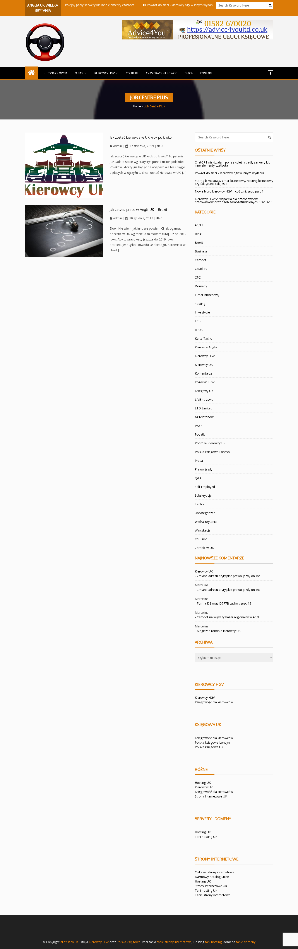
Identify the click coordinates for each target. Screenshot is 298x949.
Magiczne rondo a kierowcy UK (219, 631)
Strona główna (55, 73)
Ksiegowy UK (204, 391)
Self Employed (205, 487)
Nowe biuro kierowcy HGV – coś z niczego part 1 (229, 191)
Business (201, 251)
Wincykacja (203, 530)
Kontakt (206, 73)
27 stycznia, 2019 (141, 146)
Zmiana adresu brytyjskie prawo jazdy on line (228, 576)
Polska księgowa (128, 942)
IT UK (199, 330)
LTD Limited (203, 408)
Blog (198, 234)
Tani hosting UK (206, 837)
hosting (200, 304)
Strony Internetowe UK (211, 796)
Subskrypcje (203, 495)
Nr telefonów (204, 417)
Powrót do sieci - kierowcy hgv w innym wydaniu (168, 5)
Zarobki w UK (204, 548)
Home (137, 106)
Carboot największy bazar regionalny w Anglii (228, 617)
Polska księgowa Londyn (212, 742)
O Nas (79, 73)
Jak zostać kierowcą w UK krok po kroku (141, 137)
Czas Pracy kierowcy (161, 73)
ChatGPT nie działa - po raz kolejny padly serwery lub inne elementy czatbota (66, 5)
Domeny (201, 286)
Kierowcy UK (204, 365)
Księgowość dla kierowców (214, 702)
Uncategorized (205, 513)
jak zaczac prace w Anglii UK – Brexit (138, 209)
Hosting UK (203, 782)
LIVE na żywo (204, 399)
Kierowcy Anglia (206, 347)
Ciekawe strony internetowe (214, 872)
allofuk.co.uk (69, 942)
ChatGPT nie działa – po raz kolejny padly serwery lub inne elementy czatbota (232, 163)
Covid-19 (201, 269)
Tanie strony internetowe (212, 895)
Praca (188, 73)
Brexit (199, 242)
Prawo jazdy (203, 469)
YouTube (132, 73)
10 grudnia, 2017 (141, 218)
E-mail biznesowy (207, 295)
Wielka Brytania (206, 522)
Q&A (198, 478)
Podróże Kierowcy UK (210, 443)
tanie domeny (245, 942)
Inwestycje (202, 312)
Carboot (200, 260)
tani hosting (213, 942)
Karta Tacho (203, 338)
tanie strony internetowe (174, 942)
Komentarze (203, 373)
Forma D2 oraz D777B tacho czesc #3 (224, 603)
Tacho (199, 504)
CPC (198, 277)
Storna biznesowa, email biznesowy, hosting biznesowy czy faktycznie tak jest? (234, 182)
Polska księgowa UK (209, 747)
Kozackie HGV (204, 382)
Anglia (199, 225)
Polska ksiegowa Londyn (212, 452)
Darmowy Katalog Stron (212, 877)
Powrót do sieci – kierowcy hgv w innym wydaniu (229, 173)
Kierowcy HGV (104, 73)
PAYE (198, 426)
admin (117, 146)
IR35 (198, 321)
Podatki (200, 434)
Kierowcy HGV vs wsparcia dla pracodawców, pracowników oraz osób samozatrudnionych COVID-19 (233, 200)
